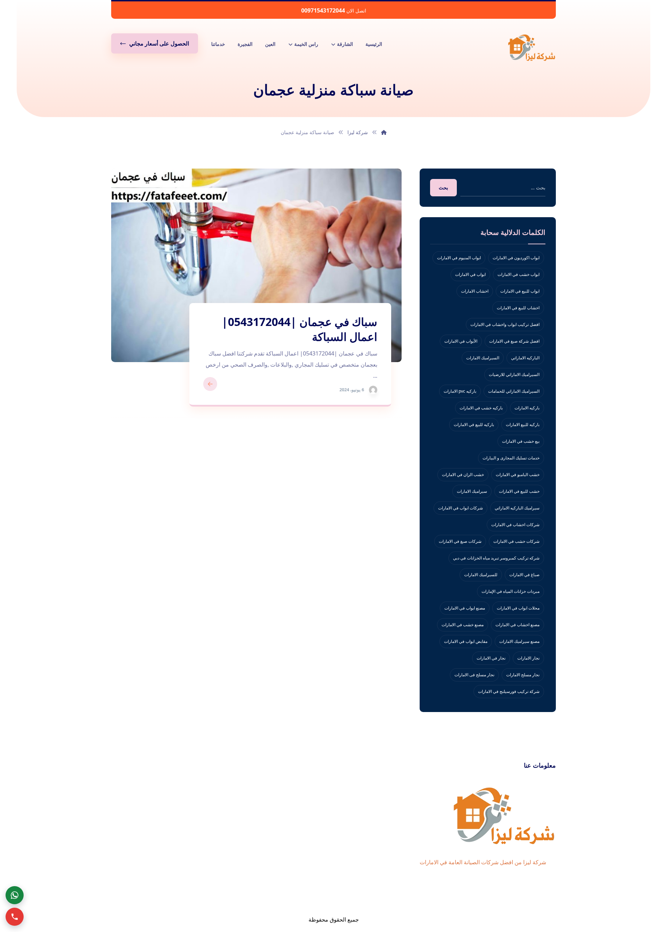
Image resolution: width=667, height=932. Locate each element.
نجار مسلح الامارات (523, 675)
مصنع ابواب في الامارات (464, 608)
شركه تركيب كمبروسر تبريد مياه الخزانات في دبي (496, 558)
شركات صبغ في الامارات (460, 541)
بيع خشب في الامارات (521, 441)
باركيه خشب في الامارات (481, 408)
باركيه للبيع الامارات (523, 424)
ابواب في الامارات (470, 274)
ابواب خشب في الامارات (518, 274)
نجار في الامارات (491, 658)
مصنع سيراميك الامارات (519, 641)
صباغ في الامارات (524, 575)
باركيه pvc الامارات (460, 391)
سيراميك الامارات (472, 491)
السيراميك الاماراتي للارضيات (514, 374)
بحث (443, 187)
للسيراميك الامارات (480, 575)
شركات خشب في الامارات (516, 541)
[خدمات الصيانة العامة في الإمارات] (531, 47)
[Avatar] (373, 390)
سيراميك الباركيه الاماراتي (517, 508)
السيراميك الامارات (482, 358)
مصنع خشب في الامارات (463, 625)
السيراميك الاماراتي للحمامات (514, 391)
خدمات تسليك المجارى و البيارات (511, 458)
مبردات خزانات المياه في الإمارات (510, 591)
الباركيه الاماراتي (525, 358)
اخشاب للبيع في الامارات (518, 308)
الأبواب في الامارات (460, 341)
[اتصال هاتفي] (15, 917)
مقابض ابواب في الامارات (465, 641)
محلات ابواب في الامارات (518, 608)
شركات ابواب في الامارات (460, 508)
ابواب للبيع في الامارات (520, 291)
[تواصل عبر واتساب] (15, 895)
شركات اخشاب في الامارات (515, 525)
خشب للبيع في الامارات (519, 491)
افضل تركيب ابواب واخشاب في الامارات (505, 324)
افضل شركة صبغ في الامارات (514, 341)
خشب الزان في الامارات (463, 474)
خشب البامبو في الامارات (518, 474)
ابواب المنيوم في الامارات (459, 258)
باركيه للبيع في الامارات (474, 424)
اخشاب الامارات (474, 291)
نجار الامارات (528, 658)
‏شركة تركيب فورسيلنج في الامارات (509, 691)
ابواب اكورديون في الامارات (516, 258)
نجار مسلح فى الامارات (474, 675)
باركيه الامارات (527, 408)
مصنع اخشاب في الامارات (517, 625)
